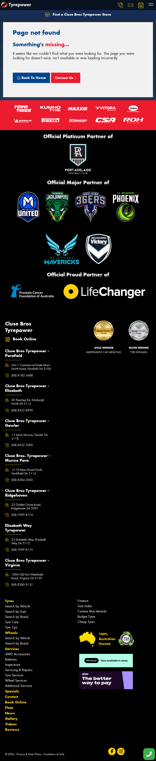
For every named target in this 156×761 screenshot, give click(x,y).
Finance (83, 601)
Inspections (12, 665)
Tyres (9, 601)
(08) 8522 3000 (22, 445)
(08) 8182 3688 (22, 375)
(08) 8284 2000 (22, 480)
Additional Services (18, 686)
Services (12, 649)
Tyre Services (14, 675)
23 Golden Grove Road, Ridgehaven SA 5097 (26, 506)
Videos (11, 724)
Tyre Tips (11, 627)
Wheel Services (16, 680)
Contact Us (64, 77)
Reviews (12, 729)
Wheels (11, 633)
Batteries (11, 659)
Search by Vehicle (17, 606)
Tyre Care (11, 622)
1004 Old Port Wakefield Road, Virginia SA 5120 (27, 576)
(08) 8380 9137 (22, 584)
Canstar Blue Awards (92, 611)
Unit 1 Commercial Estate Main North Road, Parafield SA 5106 (31, 367)
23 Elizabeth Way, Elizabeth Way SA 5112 (28, 541)
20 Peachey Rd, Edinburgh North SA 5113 (27, 401)
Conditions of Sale (53, 754)
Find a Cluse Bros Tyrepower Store (81, 14)
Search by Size (15, 611)
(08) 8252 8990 (22, 410)
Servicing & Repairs (18, 670)
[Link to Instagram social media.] (121, 751)
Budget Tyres (86, 616)
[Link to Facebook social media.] (112, 751)
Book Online (15, 702)
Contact (11, 696)
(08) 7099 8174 (22, 515)
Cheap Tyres (86, 622)
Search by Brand (16, 617)
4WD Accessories (17, 654)
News (10, 713)
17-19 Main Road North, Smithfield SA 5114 (27, 471)
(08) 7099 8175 (22, 550)
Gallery (11, 718)
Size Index (85, 606)
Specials (12, 691)
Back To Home (33, 77)
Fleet (9, 707)
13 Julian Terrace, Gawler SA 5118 (29, 436)
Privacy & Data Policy (29, 754)
